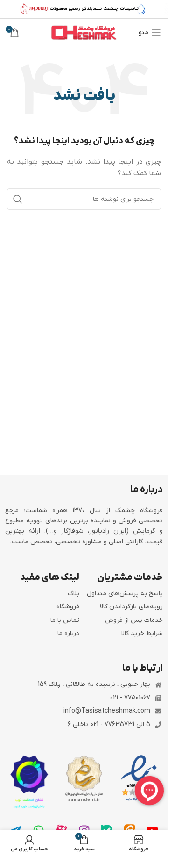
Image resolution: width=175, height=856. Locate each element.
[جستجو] (17, 199)
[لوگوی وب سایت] (84, 32)
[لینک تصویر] (139, 778)
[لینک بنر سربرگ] (84, 9)
